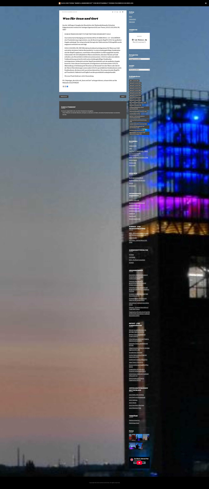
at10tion (131, 254)
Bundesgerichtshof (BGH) (136, 177)
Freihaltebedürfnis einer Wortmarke (137, 108)
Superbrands (132, 216)
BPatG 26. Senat (135, 88)
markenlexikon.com (134, 208)
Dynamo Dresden (135, 105)
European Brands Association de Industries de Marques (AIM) (138, 299)
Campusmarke (133, 145)
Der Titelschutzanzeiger (138, 102)
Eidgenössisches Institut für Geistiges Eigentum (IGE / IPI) (139, 348)
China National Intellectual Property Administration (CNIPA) (139, 340)
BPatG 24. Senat (135, 83)
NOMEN (131, 262)
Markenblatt (135, 113)
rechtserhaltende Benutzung (138, 120)
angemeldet (70, 111)
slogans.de (132, 213)
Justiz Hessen (132, 402)
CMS (130, 148)
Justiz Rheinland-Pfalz (135, 408)
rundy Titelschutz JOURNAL (138, 124)
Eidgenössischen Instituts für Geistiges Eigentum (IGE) (79, 27)
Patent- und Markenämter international (137, 117)
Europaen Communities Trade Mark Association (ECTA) (138, 294)
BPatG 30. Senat (135, 97)
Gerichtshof (132, 185)
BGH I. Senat (134, 80)
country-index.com (134, 200)
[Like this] (123, 12)
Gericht (131, 183)
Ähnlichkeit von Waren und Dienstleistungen (137, 133)
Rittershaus (132, 165)
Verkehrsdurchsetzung (137, 130)
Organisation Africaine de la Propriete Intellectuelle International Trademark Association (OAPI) (139, 313)
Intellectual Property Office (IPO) (138, 359)
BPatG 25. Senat (135, 85)
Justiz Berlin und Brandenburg (137, 397)
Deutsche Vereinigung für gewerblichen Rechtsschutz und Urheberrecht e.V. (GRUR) (137, 283)
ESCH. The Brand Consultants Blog (138, 157)
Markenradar (132, 162)
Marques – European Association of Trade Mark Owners (138, 308)
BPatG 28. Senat (135, 92)
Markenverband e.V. (134, 420)
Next (123, 96)
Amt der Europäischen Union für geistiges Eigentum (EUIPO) (137, 331)
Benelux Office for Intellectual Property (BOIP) (137, 335)
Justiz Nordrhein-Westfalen (136, 405)
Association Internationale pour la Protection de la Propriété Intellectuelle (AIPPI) (138, 276)
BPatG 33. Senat (135, 100)
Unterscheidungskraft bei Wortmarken (137, 127)
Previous (64, 96)
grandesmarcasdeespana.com (137, 203)
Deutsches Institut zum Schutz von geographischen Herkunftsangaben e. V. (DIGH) (139, 289)
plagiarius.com (133, 237)
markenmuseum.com (134, 210)
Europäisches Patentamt (135, 352)
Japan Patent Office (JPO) (136, 362)
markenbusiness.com (134, 205)
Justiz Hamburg (133, 400)
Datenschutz (132, 19)
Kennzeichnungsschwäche (138, 111)
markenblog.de (133, 160)
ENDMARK (132, 257)
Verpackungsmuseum (134, 218)
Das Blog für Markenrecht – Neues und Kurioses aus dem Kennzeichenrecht (138, 152)
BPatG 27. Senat (135, 90)
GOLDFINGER (74, 83)
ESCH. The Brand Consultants (137, 260)
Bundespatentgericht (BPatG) (137, 180)
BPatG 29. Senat (135, 95)
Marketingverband (134, 423)
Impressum (132, 21)
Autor (130, 16)
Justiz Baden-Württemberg (136, 394)
